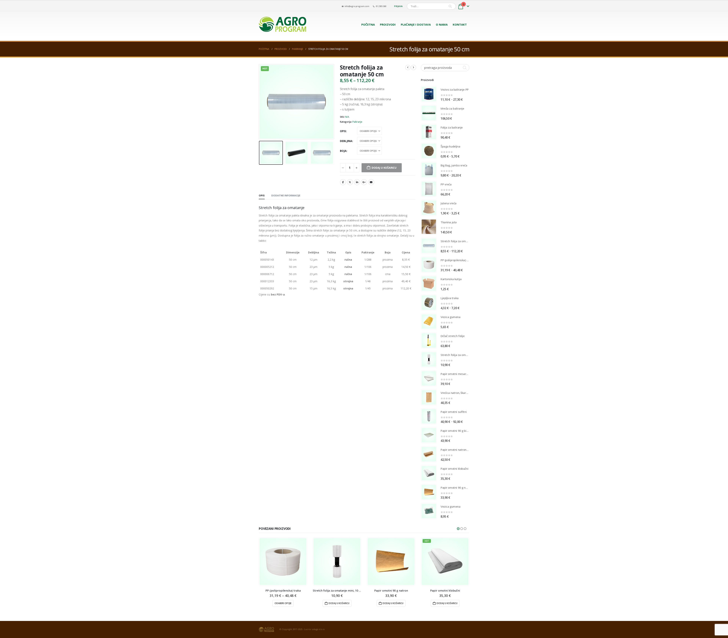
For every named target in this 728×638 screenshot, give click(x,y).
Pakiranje (357, 121)
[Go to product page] (429, 94)
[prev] (407, 67)
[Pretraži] (450, 6)
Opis (343, 131)
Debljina (346, 141)
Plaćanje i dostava (416, 24)
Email (371, 182)
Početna (368, 24)
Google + (364, 182)
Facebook (343, 182)
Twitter (350, 182)
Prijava (398, 6)
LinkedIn (357, 182)
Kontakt (460, 24)
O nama (442, 24)
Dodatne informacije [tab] (285, 195)
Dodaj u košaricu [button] (285, 603)
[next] (413, 67)
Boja (343, 151)
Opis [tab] (262, 195)
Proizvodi (388, 24)
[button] (260, 101)
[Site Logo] (282, 24)
